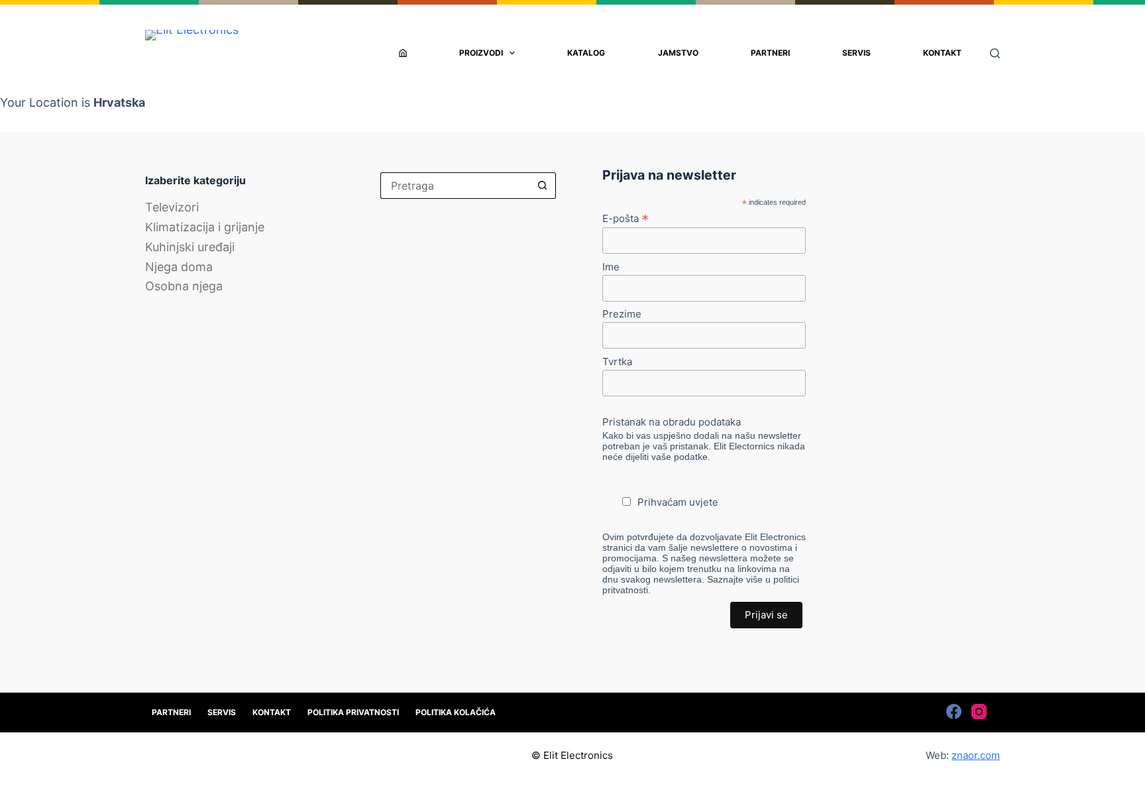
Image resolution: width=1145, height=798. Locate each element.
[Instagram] (979, 711)
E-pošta (625, 218)
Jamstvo (678, 53)
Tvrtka (617, 361)
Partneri (770, 53)
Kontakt (942, 53)
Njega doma (179, 267)
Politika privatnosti (353, 712)
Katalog (586, 53)
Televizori (172, 207)
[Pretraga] (995, 53)
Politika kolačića (455, 712)
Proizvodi (481, 53)
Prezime (621, 314)
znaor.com (976, 755)
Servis (856, 53)
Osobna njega (184, 286)
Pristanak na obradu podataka (671, 422)
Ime (611, 266)
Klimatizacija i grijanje (204, 227)
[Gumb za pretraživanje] (542, 185)
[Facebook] (953, 711)
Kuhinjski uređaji (190, 247)
